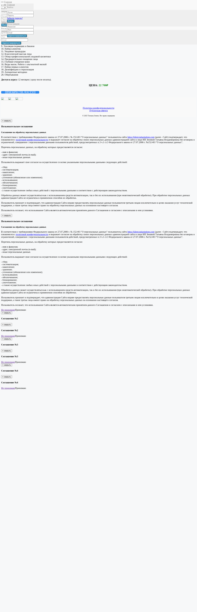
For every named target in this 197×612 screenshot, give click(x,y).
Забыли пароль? (15, 18)
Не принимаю (8, 310)
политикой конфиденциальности (32, 139)
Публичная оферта (98, 110)
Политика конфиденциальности (98, 108)
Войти (10, 21)
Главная (8, 2)
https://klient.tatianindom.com (140, 137)
